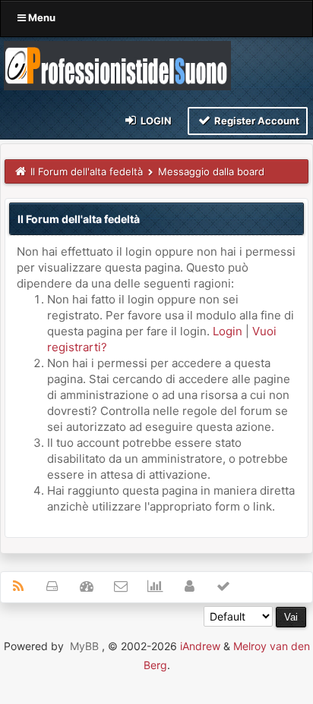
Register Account (255, 121)
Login (155, 121)
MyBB (84, 646)
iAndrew (200, 646)
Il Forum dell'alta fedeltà (86, 171)
